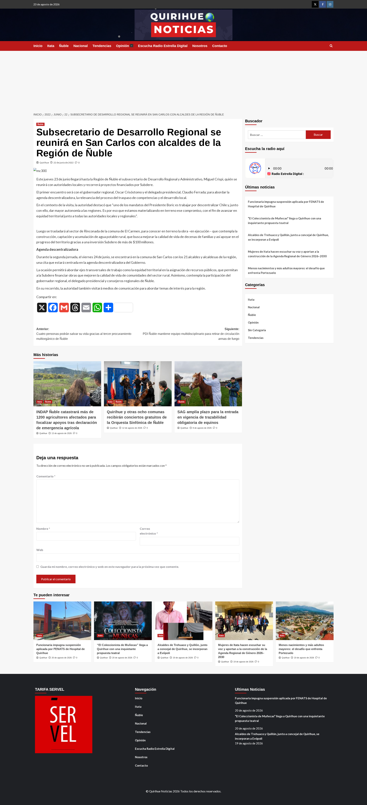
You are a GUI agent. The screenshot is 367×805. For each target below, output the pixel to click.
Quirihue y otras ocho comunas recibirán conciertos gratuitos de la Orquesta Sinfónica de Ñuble (137, 417)
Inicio (37, 46)
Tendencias (102, 46)
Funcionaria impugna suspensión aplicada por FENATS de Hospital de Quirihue (286, 204)
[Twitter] (315, 4)
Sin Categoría (257, 330)
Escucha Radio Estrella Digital (163, 46)
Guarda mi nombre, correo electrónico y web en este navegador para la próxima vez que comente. (109, 566)
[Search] (331, 46)
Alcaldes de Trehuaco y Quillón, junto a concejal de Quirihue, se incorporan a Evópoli (288, 237)
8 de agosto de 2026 (202, 428)
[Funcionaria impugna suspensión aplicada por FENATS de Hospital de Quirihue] (62, 620)
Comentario (45, 476)
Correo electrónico (149, 531)
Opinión (124, 46)
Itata (50, 46)
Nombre (43, 528)
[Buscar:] (277, 134)
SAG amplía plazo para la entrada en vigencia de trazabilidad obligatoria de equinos (207, 417)
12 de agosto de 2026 (132, 428)
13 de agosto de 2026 (62, 433)
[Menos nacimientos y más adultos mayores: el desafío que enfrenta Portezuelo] (305, 620)
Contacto (219, 46)
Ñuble (64, 46)
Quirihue (44, 162)
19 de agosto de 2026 (183, 657)
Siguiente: (191, 333)
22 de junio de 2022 (64, 162)
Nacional (80, 46)
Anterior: (83, 333)
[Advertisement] (183, 79)
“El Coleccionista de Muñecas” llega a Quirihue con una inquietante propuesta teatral (284, 221)
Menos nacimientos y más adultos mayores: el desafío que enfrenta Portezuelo (286, 270)
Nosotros (199, 46)
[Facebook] (322, 4)
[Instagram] (330, 4)
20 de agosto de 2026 (62, 657)
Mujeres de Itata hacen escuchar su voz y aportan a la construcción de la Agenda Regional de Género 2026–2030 (287, 254)
